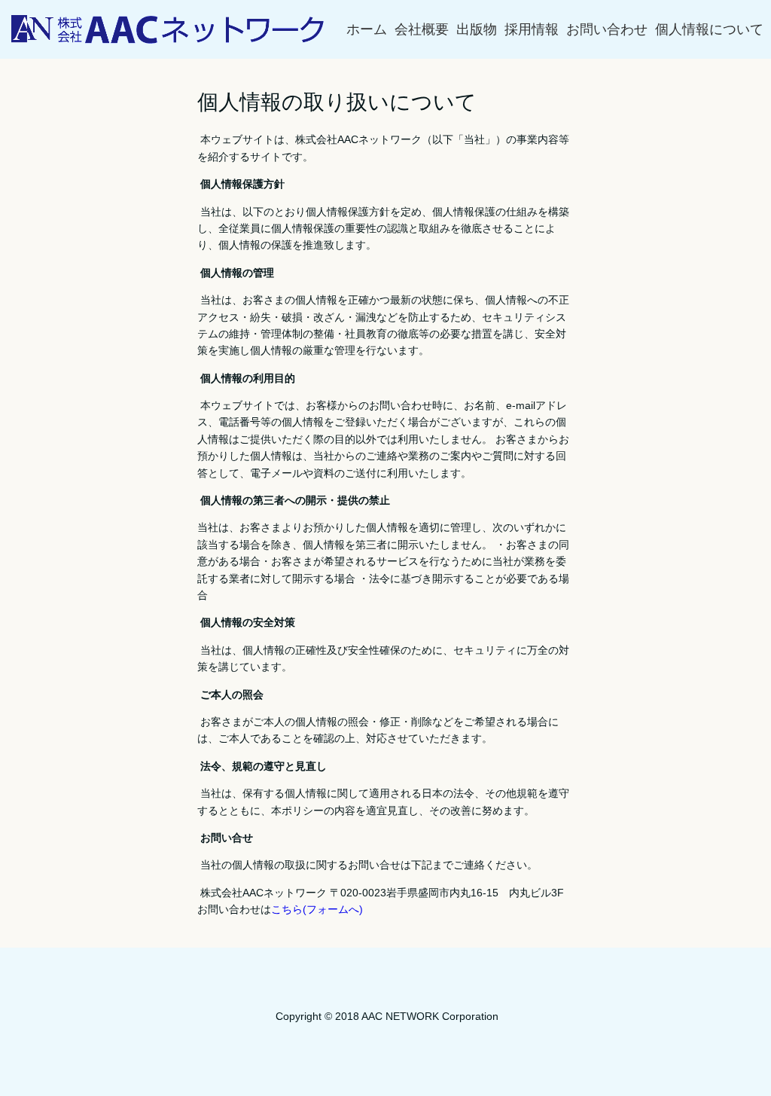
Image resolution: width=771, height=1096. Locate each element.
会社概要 (422, 29)
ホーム (366, 29)
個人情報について (709, 29)
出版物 (476, 29)
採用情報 (531, 29)
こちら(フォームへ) (317, 909)
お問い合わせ (607, 29)
